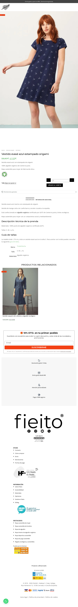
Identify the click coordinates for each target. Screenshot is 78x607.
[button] (71, 7)
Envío (16, 456)
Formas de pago (20, 463)
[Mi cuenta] (66, 7)
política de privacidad (65, 351)
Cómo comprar (19, 453)
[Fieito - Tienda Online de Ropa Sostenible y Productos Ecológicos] (6, 7)
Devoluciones (19, 460)
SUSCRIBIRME (39, 347)
